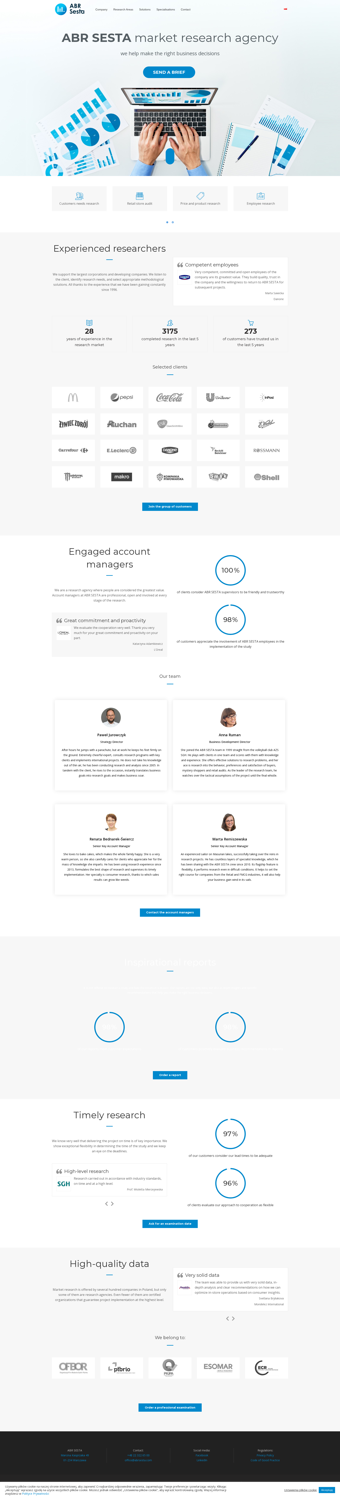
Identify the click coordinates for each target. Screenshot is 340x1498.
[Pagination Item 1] (167, 222)
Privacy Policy (265, 1455)
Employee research (261, 203)
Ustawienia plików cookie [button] (300, 1490)
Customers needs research (79, 203)
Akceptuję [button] (327, 1490)
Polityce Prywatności (35, 1493)
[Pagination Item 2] (173, 222)
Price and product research (200, 203)
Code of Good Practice (265, 1460)
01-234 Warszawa (74, 1460)
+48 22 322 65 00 (138, 1455)
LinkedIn (202, 1460)
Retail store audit (139, 203)
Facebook (202, 1455)
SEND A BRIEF (169, 72)
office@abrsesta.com (138, 1460)
